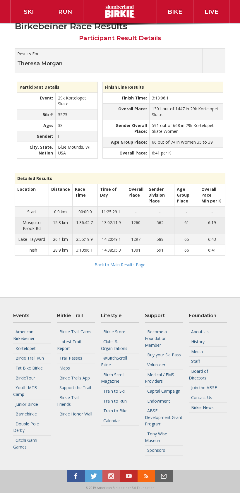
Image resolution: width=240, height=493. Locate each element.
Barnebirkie (26, 414)
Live (212, 11)
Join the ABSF (204, 387)
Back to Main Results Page (120, 264)
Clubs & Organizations (114, 345)
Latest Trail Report (69, 345)
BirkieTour (25, 377)
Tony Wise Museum (156, 437)
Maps (64, 368)
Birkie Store (114, 331)
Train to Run (115, 400)
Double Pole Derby (26, 427)
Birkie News (202, 407)
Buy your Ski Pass (164, 355)
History (198, 341)
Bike (175, 11)
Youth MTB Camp (25, 391)
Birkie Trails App (74, 377)
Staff (195, 361)
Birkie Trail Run (30, 358)
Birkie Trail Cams (75, 331)
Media (197, 351)
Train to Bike (115, 410)
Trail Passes (70, 358)
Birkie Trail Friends (68, 401)
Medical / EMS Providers (159, 378)
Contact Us (201, 397)
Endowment (158, 400)
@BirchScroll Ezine (114, 361)
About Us (200, 331)
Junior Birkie (27, 404)
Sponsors (156, 450)
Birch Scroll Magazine (112, 378)
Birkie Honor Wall (75, 414)
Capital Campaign (163, 391)
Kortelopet (26, 348)
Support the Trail (75, 387)
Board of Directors (198, 374)
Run (65, 11)
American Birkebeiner (24, 335)
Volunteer (156, 364)
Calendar (111, 420)
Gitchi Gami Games (25, 443)
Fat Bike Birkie (29, 368)
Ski (29, 11)
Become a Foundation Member (156, 338)
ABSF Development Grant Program (163, 417)
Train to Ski (114, 391)
